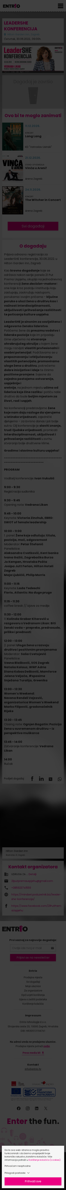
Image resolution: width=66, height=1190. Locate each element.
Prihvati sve (33, 1181)
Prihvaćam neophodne (17, 1165)
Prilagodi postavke (15, 1172)
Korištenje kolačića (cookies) (44, 1159)
